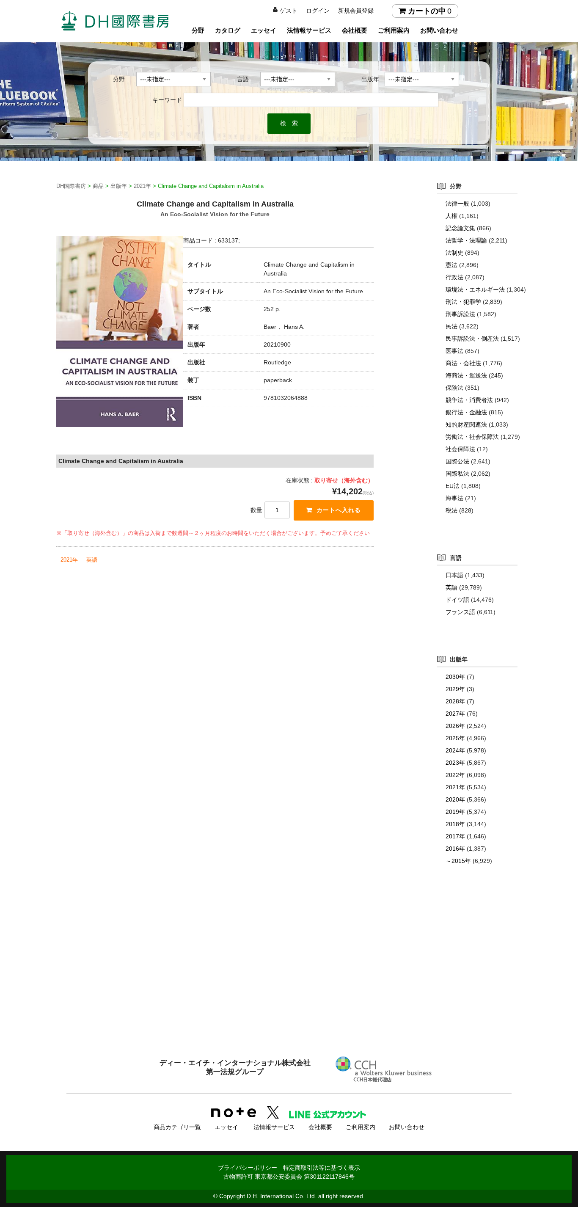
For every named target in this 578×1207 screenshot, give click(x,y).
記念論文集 (460, 228)
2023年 (455, 762)
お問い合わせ (439, 30)
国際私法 (457, 473)
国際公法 (457, 461)
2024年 (455, 750)
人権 (451, 215)
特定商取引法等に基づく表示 (321, 1167)
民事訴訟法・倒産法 (472, 338)
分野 (198, 30)
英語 (91, 560)
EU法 (453, 485)
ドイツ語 (457, 599)
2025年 (455, 738)
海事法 (454, 498)
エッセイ (263, 30)
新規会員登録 (356, 10)
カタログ (227, 30)
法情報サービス (309, 30)
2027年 (455, 713)
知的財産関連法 (466, 424)
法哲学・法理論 (466, 240)
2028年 (455, 701)
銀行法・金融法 (466, 412)
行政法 (454, 277)
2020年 (455, 799)
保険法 (454, 387)
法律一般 (457, 203)
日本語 (454, 575)
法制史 (454, 252)
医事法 (454, 350)
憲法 (451, 265)
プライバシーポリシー (247, 1167)
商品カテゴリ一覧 (177, 1127)
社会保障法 (460, 449)
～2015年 (458, 860)
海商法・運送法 (466, 375)
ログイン (318, 10)
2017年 (455, 836)
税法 (451, 510)
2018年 (455, 824)
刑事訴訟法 (460, 314)
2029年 (455, 689)
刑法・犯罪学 (463, 301)
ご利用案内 (394, 30)
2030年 (455, 676)
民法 (451, 326)
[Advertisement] (289, 968)
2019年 (455, 811)
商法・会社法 (463, 363)
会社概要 (354, 30)
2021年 (69, 560)
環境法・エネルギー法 (475, 289)
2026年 (455, 725)
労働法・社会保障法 (472, 436)
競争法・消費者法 (469, 400)
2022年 (455, 775)
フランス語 (460, 612)
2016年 (455, 848)
